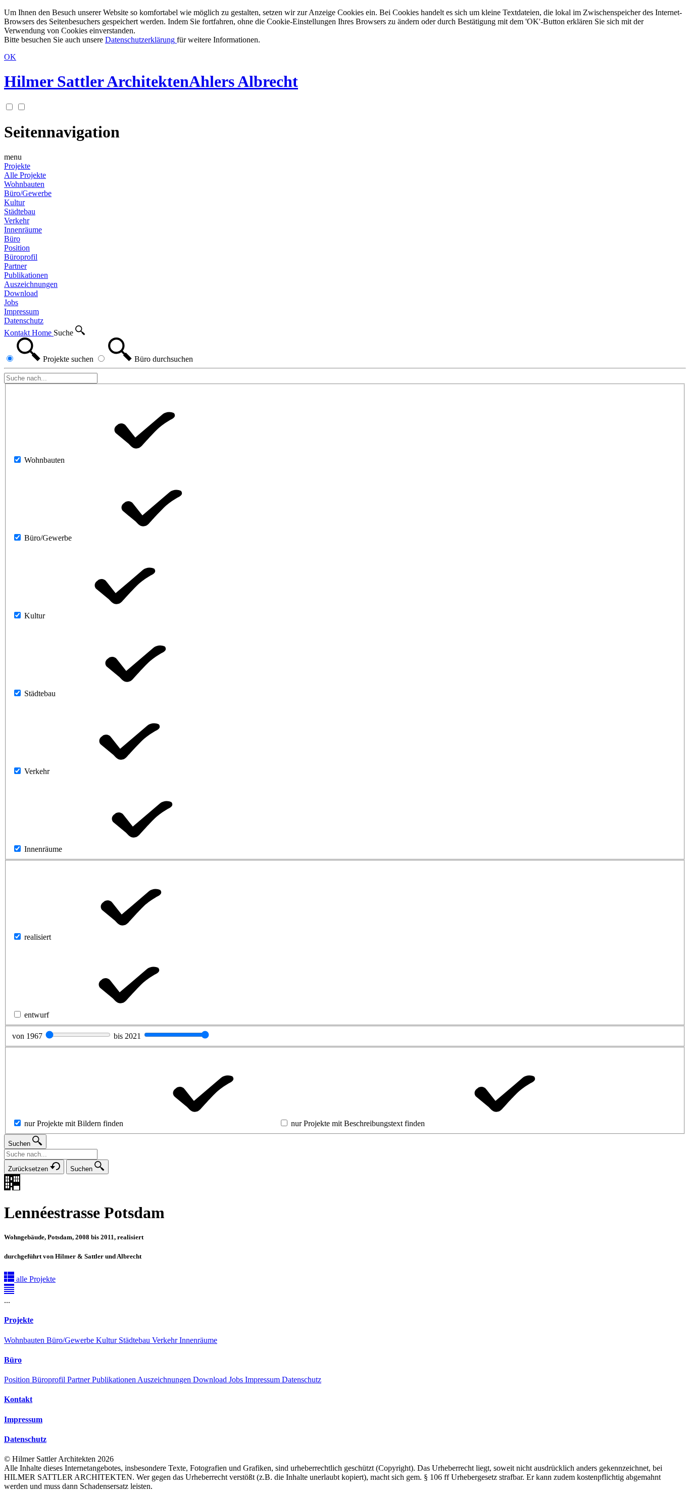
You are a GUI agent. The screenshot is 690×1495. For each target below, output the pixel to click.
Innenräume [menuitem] (23, 229)
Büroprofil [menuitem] (20, 257)
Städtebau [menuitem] (19, 211)
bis (128, 1036)
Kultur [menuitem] (14, 202)
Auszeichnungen (165, 1379)
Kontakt (18, 332)
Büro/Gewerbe (71, 1340)
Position (18, 1379)
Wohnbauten (25, 1340)
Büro (12, 238)
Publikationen (114, 1379)
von (28, 1036)
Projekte (17, 166)
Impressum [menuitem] (21, 311)
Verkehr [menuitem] (16, 220)
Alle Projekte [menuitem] (25, 175)
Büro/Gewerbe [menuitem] (28, 193)
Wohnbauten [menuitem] (24, 184)
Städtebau (135, 1340)
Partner (79, 1379)
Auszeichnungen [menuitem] (31, 284)
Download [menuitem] (21, 293)
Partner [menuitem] (15, 266)
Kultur (107, 1340)
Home (43, 332)
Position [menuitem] (17, 248)
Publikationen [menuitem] (26, 275)
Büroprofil (49, 1379)
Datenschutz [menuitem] (23, 320)
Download (211, 1379)
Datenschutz (301, 1379)
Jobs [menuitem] (11, 302)
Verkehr (165, 1340)
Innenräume (198, 1340)
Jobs (237, 1379)
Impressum (263, 1379)
